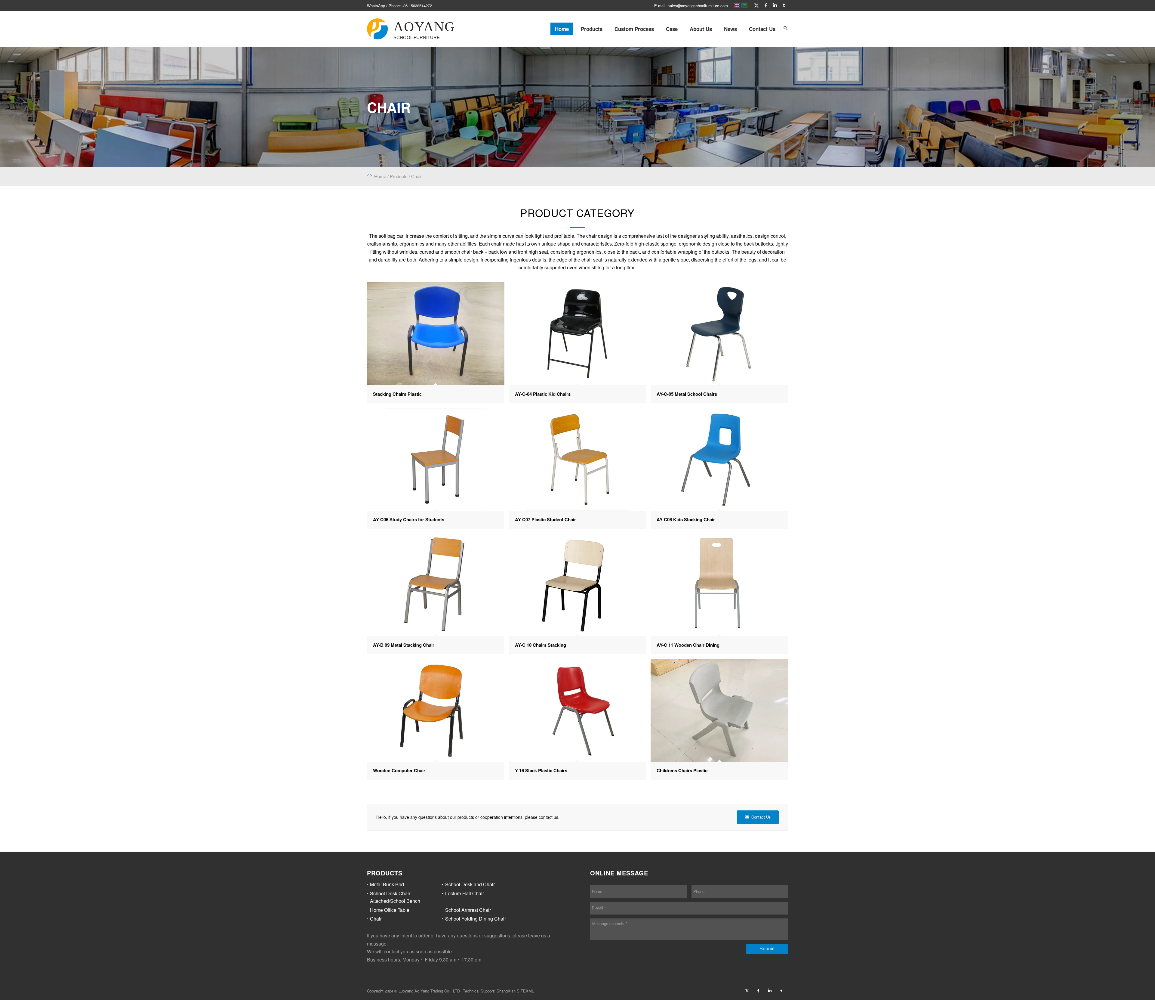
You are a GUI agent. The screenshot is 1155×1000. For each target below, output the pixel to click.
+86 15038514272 (416, 5)
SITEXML (525, 991)
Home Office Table (389, 909)
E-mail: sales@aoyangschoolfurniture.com (691, 5)
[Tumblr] (783, 5)
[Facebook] (765, 5)
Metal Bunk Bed (387, 884)
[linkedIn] (774, 5)
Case (672, 29)
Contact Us (762, 29)
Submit (767, 948)
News (730, 29)
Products (591, 29)
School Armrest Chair (468, 909)
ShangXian (506, 991)
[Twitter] (756, 5)
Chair (416, 176)
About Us (701, 29)
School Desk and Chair (470, 884)
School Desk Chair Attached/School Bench (395, 897)
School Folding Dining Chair (475, 918)
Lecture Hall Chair (464, 893)
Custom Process (634, 29)
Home (562, 29)
